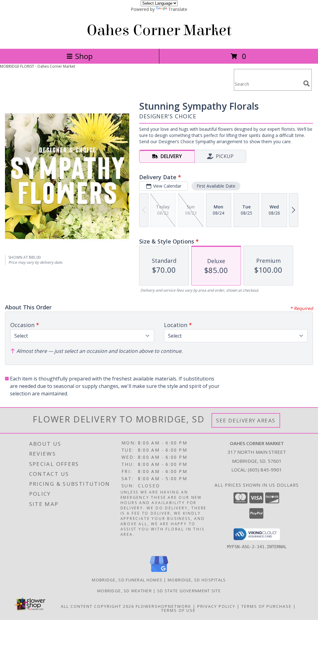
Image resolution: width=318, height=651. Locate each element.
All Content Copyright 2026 (97, 606)
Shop (84, 56)
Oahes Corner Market (159, 30)
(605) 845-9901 (265, 470)
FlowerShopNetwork (163, 606)
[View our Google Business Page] (159, 572)
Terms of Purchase (266, 606)
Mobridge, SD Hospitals (197, 580)
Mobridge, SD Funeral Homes (127, 580)
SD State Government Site (189, 591)
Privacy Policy (216, 606)
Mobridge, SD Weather (124, 591)
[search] (306, 83)
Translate (177, 9)
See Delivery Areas (245, 420)
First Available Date (216, 186)
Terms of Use (178, 610)
